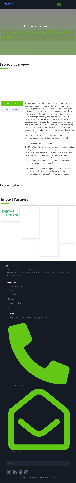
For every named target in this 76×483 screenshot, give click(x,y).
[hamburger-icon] (59, 4)
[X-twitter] (8, 472)
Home (28, 26)
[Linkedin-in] (14, 472)
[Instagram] (26, 472)
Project (43, 26)
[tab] (12, 103)
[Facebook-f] (20, 472)
